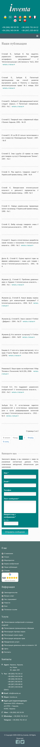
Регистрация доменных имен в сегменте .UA (20, 645)
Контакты (7, 652)
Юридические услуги (11, 642)
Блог (6, 606)
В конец (6, 442)
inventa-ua (13, 697)
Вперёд (30, 438)
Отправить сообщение (15, 532)
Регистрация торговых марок (14, 631)
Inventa (25, 735)
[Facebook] (18, 743)
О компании (8, 553)
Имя (6, 473)
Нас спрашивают (10, 599)
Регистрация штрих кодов (13, 635)
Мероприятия (9, 560)
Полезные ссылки (10, 609)
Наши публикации (10, 567)
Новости (7, 603)
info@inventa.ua (15, 693)
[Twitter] (22, 743)
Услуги (6, 557)
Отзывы (7, 570)
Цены (6, 649)
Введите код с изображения (10, 515)
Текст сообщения (11, 499)
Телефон (7, 490)
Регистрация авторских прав (14, 638)
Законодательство (10, 592)
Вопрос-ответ (9, 596)
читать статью (8, 64)
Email (6, 481)
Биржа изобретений (11, 564)
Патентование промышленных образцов (19, 628)
